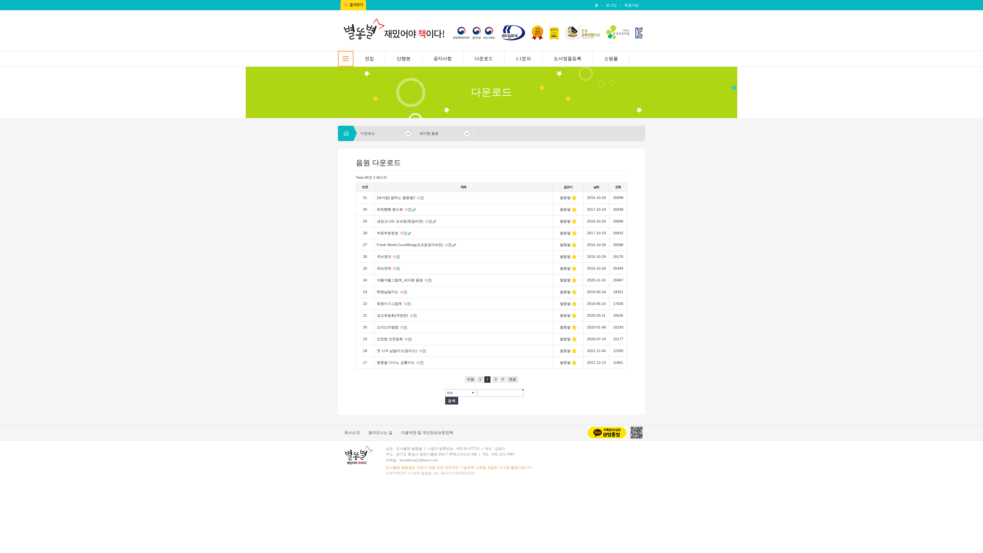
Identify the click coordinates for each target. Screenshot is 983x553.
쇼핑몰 (611, 58)
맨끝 (512, 379)
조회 (618, 187)
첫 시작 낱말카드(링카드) (397, 351)
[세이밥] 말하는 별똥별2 (396, 198)
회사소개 (352, 432)
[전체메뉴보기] (346, 59)
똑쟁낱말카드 (388, 292)
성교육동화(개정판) (393, 315)
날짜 (596, 187)
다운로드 (484, 58)
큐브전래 (384, 268)
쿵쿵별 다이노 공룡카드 (396, 362)
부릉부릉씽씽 (388, 233)
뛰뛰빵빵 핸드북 (390, 209)
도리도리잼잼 (388, 327)
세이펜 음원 (429, 133)
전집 (369, 58)
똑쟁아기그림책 (390, 304)
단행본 (404, 58)
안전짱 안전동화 (390, 339)
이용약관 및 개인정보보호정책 (427, 432)
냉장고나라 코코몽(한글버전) (400, 221)
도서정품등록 (567, 58)
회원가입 (631, 5)
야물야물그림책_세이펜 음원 (400, 280)
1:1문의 (523, 58)
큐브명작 (384, 256)
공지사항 (442, 58)
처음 (470, 379)
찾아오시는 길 (380, 432)
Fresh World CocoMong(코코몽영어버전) (410, 245)
